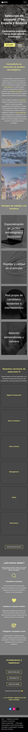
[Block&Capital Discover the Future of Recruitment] (5, 2)
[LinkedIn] (10, 709)
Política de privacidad (7, 723)
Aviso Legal (19, 723)
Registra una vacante (12, 719)
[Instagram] (14, 709)
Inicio (2, 719)
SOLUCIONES (9, 44)
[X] (17, 709)
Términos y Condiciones (8, 721)
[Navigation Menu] (25, 2)
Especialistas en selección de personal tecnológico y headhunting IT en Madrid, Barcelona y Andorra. (12, 727)
